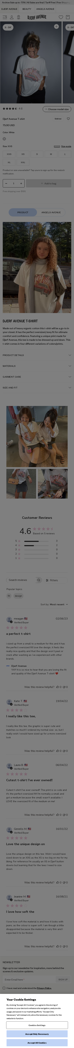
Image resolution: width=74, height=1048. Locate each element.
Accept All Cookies (37, 1042)
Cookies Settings (37, 1025)
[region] (37, 1021)
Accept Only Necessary (37, 1033)
